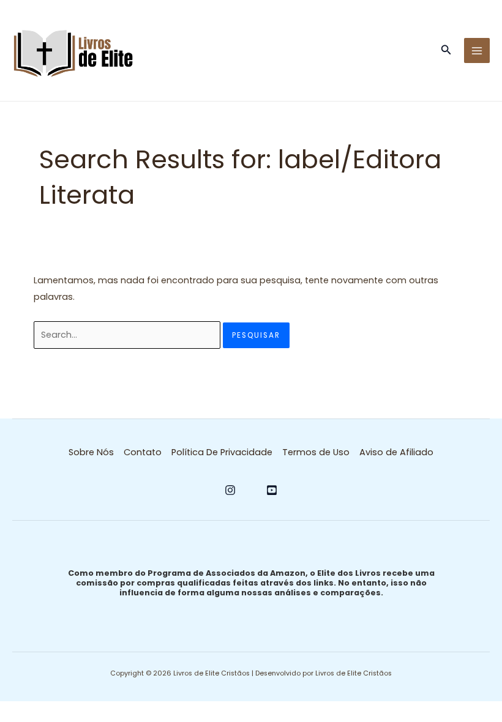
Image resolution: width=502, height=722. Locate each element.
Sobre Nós (91, 452)
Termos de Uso (316, 452)
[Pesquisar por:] (128, 335)
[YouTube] (271, 490)
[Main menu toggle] (477, 51)
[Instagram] (230, 490)
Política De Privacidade (221, 452)
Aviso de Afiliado (396, 452)
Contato (143, 452)
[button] (446, 50)
